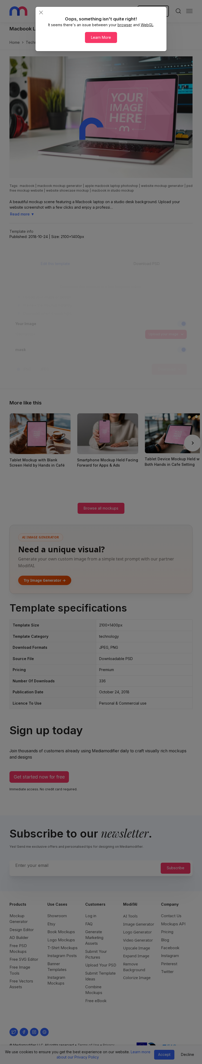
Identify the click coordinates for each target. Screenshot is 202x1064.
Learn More (101, 37)
